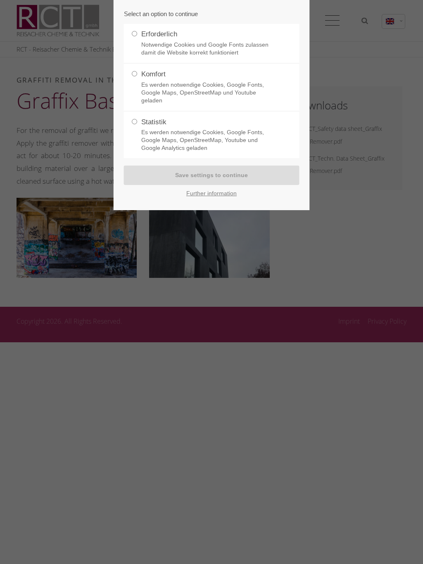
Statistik (202, 135)
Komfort (202, 87)
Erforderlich (205, 43)
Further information (211, 193)
